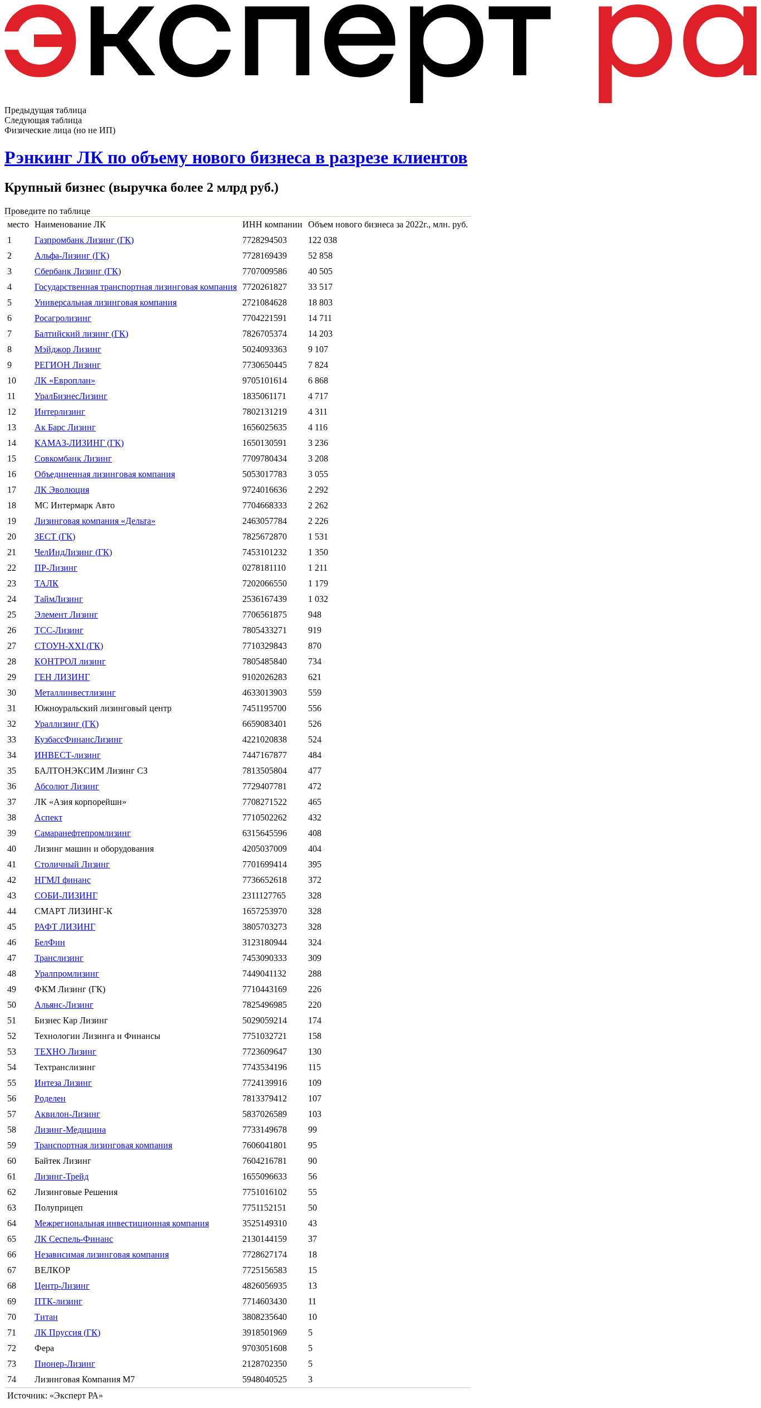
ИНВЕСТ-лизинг (68, 755)
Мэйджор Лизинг (68, 349)
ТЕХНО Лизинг (65, 1051)
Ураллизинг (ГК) (67, 724)
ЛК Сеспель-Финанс (74, 1239)
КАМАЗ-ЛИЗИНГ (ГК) (79, 443)
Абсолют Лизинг (67, 786)
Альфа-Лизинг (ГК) (72, 255)
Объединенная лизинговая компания (105, 474)
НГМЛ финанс (63, 880)
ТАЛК (46, 583)
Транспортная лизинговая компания (103, 1145)
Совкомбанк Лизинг (73, 458)
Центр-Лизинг (62, 1285)
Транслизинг (59, 958)
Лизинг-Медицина (70, 1129)
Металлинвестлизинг (75, 692)
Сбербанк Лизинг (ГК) (78, 271)
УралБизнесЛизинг (71, 396)
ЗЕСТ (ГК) (55, 536)
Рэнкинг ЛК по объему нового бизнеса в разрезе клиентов (235, 157)
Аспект (48, 817)
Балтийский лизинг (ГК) (81, 333)
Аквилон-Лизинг (67, 1114)
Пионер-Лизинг (65, 1363)
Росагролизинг (63, 318)
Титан (46, 1317)
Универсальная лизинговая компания (106, 302)
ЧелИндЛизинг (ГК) (73, 552)
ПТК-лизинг (58, 1301)
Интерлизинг (60, 411)
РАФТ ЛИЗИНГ (65, 926)
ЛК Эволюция (62, 489)
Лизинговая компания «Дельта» (95, 521)
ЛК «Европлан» (65, 380)
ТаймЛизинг (59, 599)
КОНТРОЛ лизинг (70, 661)
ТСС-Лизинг (59, 630)
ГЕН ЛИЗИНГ (62, 677)
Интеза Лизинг (63, 1082)
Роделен (50, 1098)
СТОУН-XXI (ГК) (69, 645)
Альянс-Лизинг (64, 1004)
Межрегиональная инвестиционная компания (122, 1223)
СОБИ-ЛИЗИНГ (66, 895)
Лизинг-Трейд (62, 1176)
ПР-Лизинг (56, 567)
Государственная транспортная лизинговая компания (136, 287)
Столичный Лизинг (72, 864)
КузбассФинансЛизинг (79, 739)
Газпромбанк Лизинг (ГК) (84, 240)
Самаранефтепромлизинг (83, 833)
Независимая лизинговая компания (102, 1254)
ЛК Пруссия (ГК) (67, 1332)
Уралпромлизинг (67, 973)
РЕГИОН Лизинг (68, 365)
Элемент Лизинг (66, 614)
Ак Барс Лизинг (65, 427)
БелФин (50, 942)
